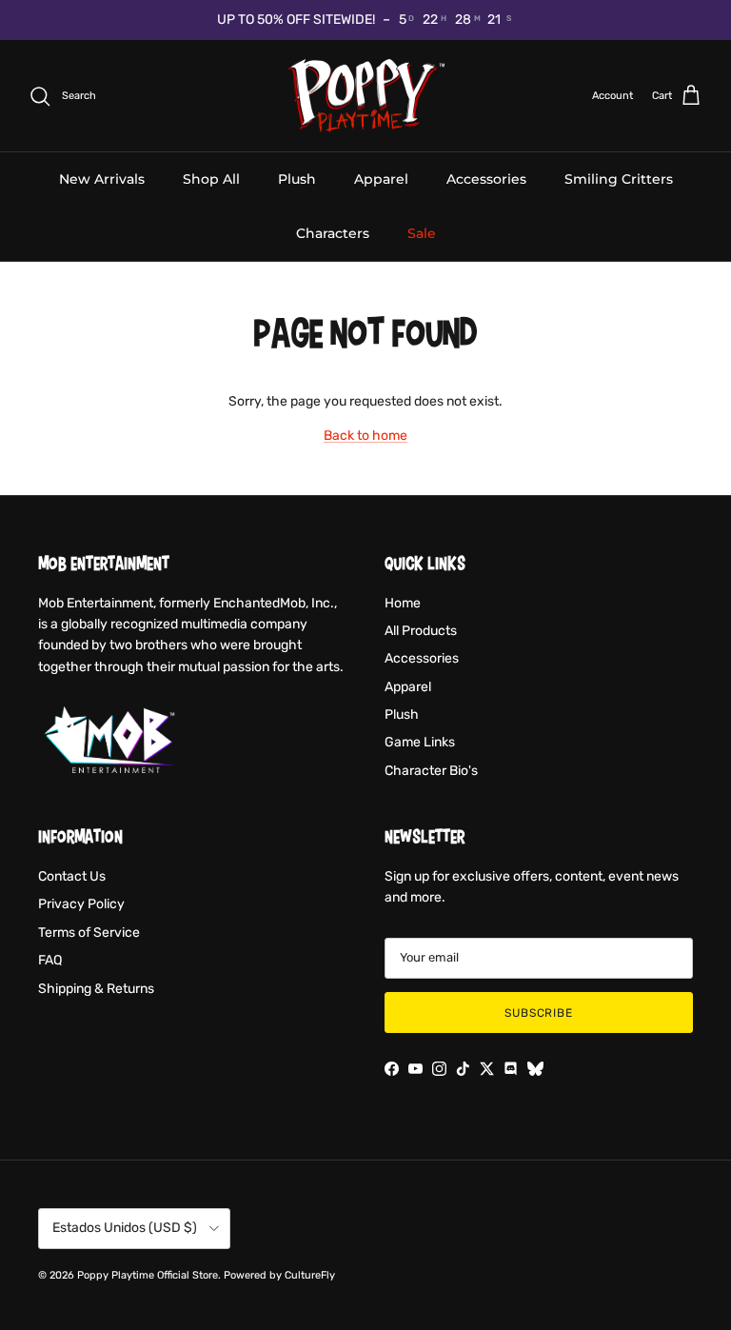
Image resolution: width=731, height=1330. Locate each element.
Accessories (486, 179)
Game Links (420, 742)
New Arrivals (102, 179)
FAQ (50, 960)
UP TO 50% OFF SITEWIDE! (296, 19)
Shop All (211, 179)
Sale (421, 233)
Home (403, 603)
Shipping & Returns (96, 989)
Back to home (365, 435)
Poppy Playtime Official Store (147, 1275)
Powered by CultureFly (279, 1275)
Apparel (381, 179)
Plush (297, 179)
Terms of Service (89, 932)
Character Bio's (431, 771)
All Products (421, 631)
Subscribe (539, 1013)
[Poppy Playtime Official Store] (366, 96)
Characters (332, 233)
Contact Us (72, 876)
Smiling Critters (618, 179)
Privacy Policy (81, 904)
